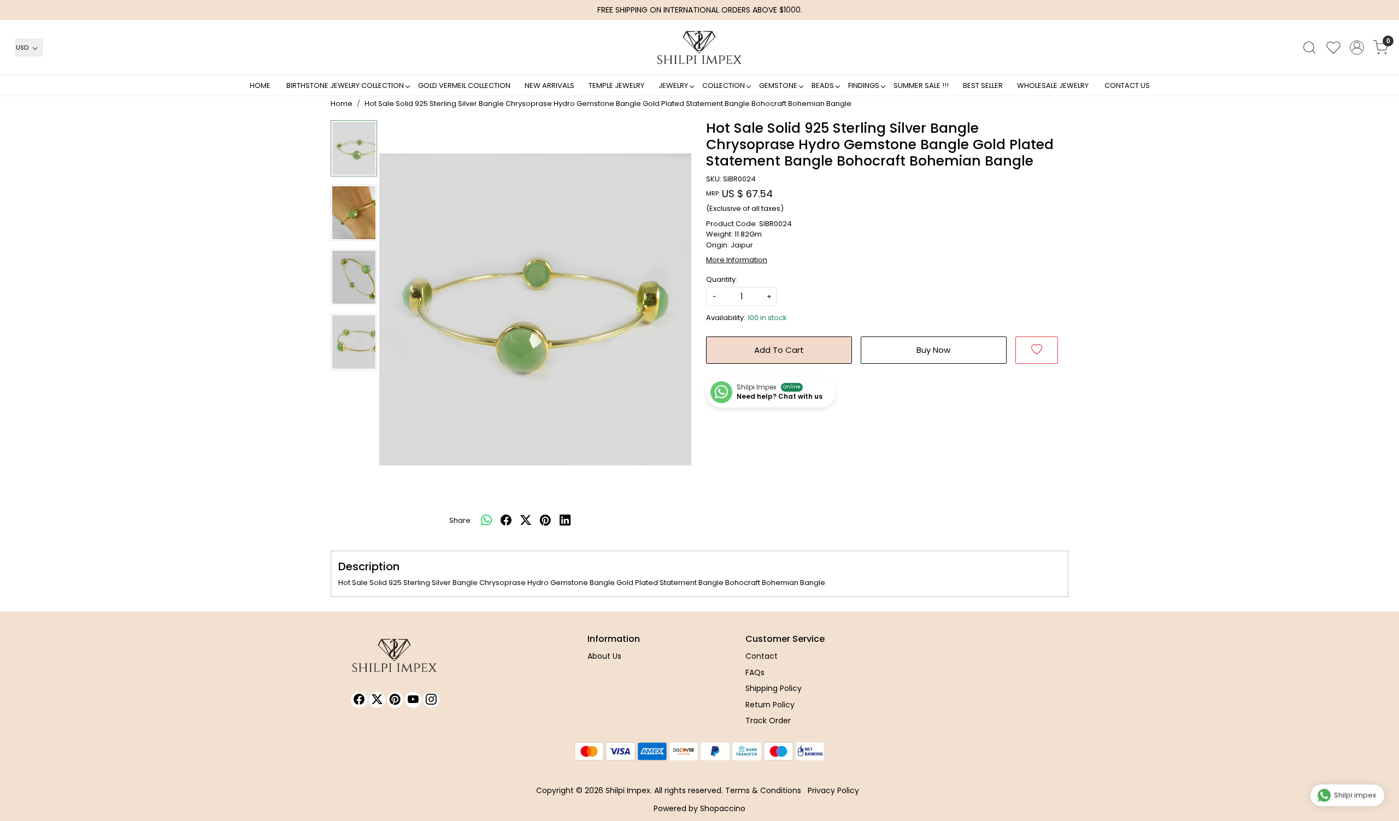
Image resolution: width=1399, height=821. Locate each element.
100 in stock (767, 317)
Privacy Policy (833, 790)
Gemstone (778, 85)
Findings (863, 85)
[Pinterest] (395, 700)
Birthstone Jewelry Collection (345, 85)
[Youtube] (413, 700)
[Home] (699, 47)
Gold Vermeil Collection (464, 85)
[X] (377, 700)
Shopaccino (722, 808)
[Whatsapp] (486, 520)
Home (260, 85)
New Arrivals (549, 85)
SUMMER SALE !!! (921, 85)
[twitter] (526, 520)
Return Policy (770, 704)
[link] (1309, 47)
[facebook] (506, 520)
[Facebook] (359, 700)
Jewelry (673, 85)
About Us (604, 656)
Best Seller (983, 85)
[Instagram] (431, 700)
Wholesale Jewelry (1053, 85)
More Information (736, 260)
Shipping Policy (773, 688)
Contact (761, 656)
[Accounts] (1356, 47)
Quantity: (721, 279)
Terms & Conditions (763, 790)
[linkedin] (565, 520)
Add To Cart (779, 350)
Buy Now (933, 350)
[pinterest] (545, 520)
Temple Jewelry (616, 85)
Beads (823, 85)
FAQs (755, 672)
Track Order (768, 720)
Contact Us (1127, 85)
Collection (723, 85)
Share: (460, 520)
